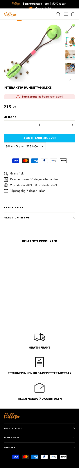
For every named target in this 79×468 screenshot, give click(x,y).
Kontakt (9, 447)
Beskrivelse (14, 207)
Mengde (10, 117)
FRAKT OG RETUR (17, 217)
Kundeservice (13, 428)
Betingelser (12, 438)
